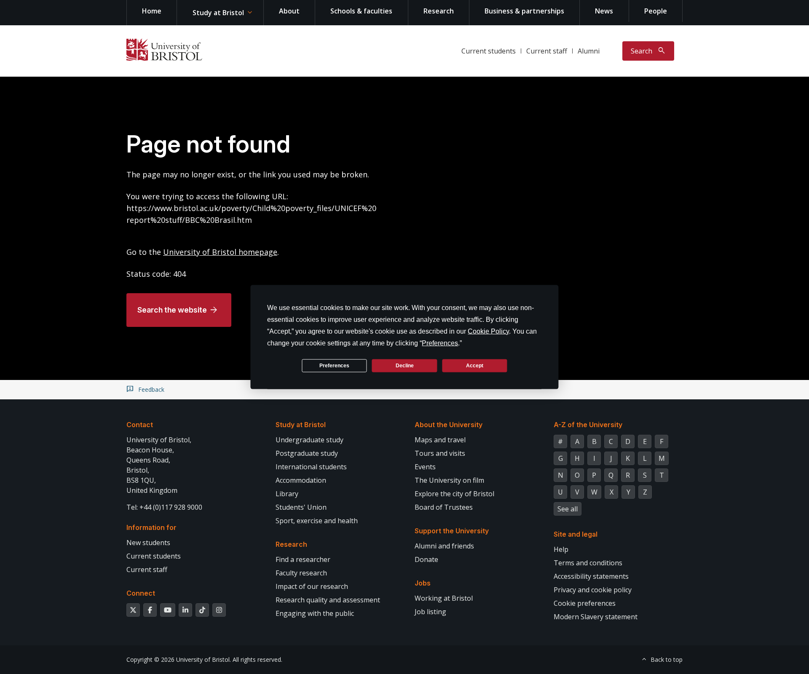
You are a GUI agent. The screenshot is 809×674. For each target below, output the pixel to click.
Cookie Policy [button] (488, 331)
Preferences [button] (440, 343)
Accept (474, 365)
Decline (405, 365)
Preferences (334, 365)
